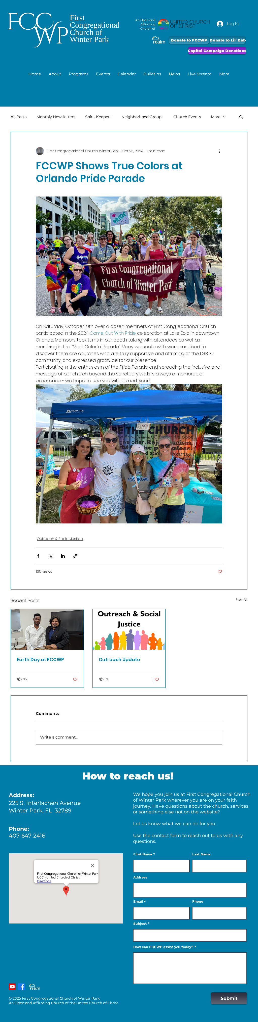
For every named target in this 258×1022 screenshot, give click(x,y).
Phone (197, 901)
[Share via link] (75, 556)
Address (140, 877)
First (77, 17)
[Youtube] (12, 986)
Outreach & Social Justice (60, 538)
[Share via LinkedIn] (62, 556)
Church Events (187, 116)
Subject (140, 923)
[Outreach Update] (129, 629)
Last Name (201, 854)
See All (241, 599)
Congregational (94, 24)
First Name (142, 854)
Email (138, 901)
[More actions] (219, 151)
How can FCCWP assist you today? (163, 947)
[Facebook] (21, 986)
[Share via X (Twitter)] (50, 556)
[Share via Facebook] (38, 556)
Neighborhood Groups (142, 116)
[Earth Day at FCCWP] (47, 629)
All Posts (18, 116)
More (215, 116)
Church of (86, 32)
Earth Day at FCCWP (40, 659)
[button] (55, 74)
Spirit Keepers (98, 116)
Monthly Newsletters (56, 116)
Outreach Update (119, 659)
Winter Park (89, 39)
